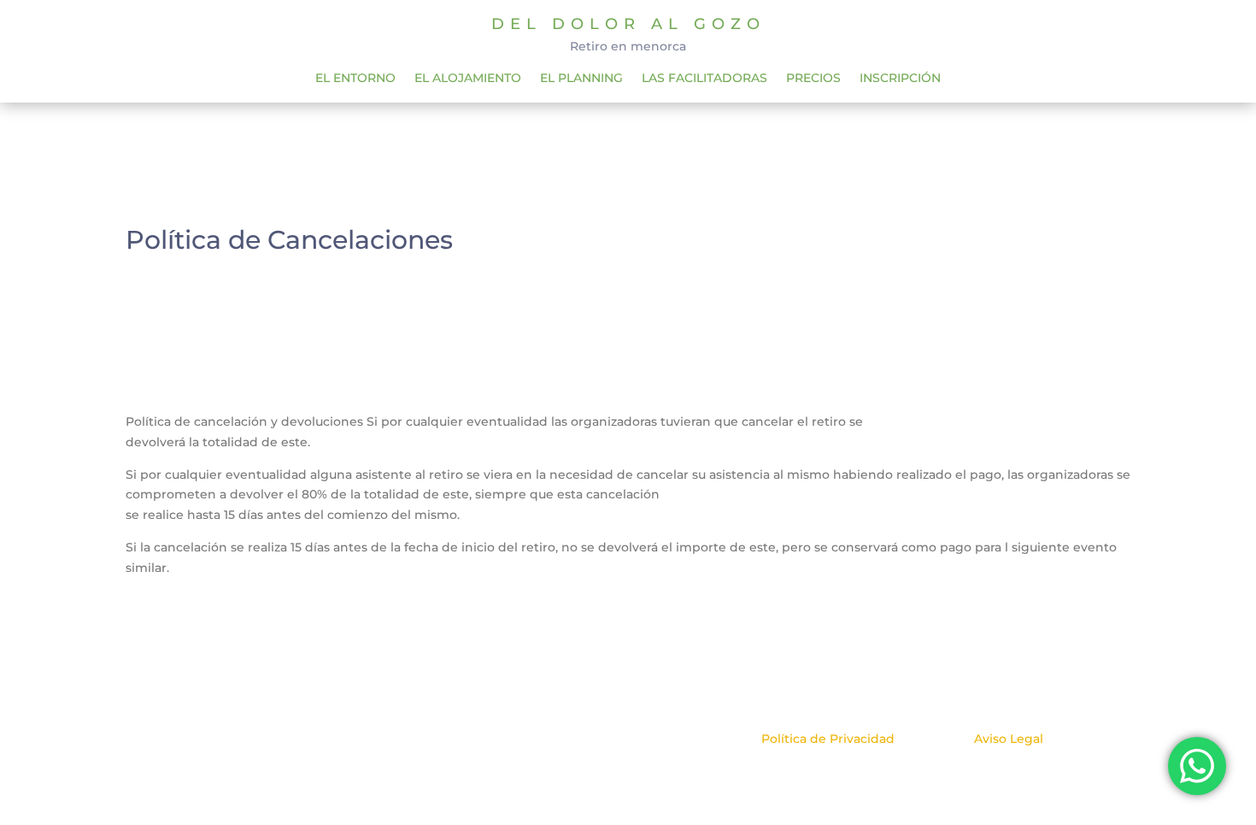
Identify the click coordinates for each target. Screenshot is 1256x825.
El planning (581, 78)
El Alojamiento (467, 78)
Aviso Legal (1008, 738)
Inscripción (900, 78)
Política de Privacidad (828, 738)
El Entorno (355, 78)
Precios (813, 78)
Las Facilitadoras (704, 78)
